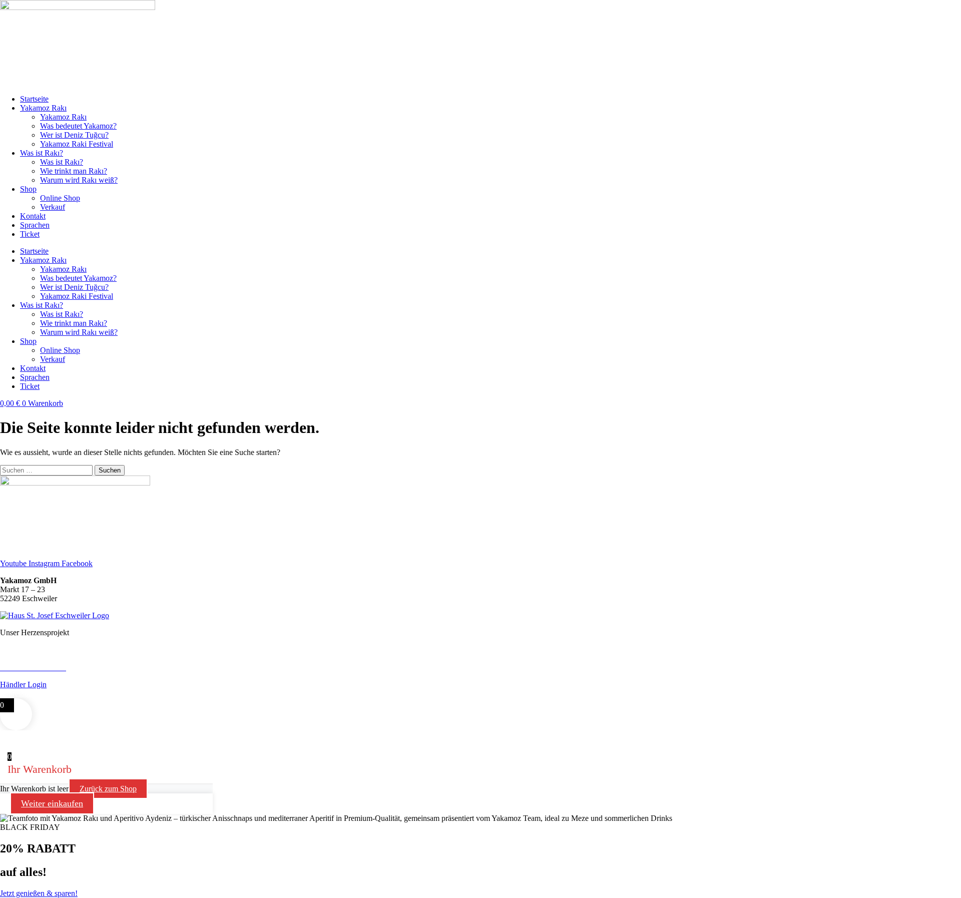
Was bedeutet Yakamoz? (78, 126)
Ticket (30, 234)
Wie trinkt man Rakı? (73, 171)
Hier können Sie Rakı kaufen (46, 658)
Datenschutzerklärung (94, 693)
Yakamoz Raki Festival (76, 144)
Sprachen (35, 225)
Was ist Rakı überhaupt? (38, 649)
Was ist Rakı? (41, 153)
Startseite (34, 99)
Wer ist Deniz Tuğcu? (74, 135)
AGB (47, 693)
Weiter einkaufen (52, 803)
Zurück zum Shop (108, 788)
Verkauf (52, 207)
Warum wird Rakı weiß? (79, 180)
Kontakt (33, 216)
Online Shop (60, 198)
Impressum (17, 693)
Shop (28, 189)
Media (143, 693)
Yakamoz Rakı (43, 108)
